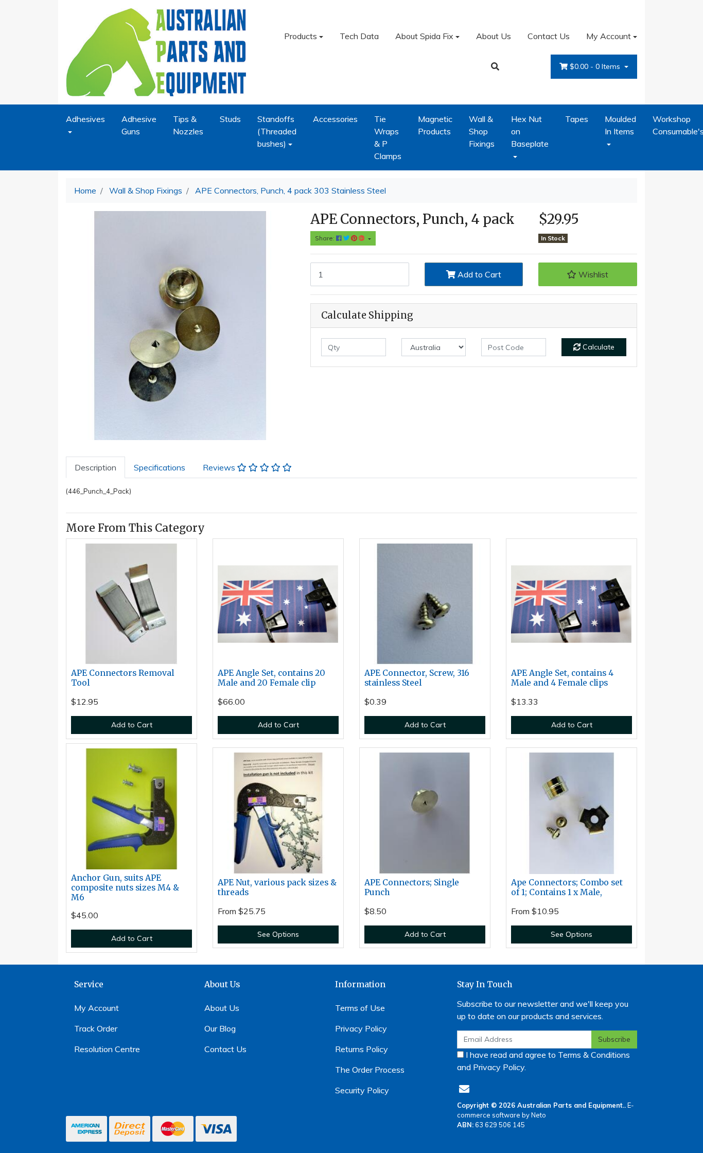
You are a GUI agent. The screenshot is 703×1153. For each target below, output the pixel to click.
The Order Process (370, 1069)
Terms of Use (360, 1008)
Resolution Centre (107, 1049)
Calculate (597, 347)
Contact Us (549, 36)
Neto (538, 1115)
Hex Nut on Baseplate (530, 131)
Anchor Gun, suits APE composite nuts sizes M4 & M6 (125, 887)
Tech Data (359, 36)
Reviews (220, 467)
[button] (587, 274)
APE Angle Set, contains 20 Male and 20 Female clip (271, 678)
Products (300, 36)
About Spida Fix (424, 36)
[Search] (495, 66)
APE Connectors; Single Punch (411, 887)
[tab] (95, 467)
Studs (230, 119)
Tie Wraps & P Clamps (387, 137)
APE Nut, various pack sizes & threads (277, 887)
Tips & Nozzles (188, 125)
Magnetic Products (435, 125)
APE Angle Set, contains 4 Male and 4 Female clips (562, 678)
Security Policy (362, 1090)
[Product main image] (180, 325)
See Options (278, 934)
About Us (493, 36)
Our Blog (220, 1028)
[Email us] (464, 1088)
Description (95, 467)
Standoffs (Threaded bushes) (276, 131)
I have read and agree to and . (543, 1061)
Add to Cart (478, 274)
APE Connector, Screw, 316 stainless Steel (416, 678)
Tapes (576, 119)
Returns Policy (361, 1049)
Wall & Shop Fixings (482, 131)
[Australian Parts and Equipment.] (156, 51)
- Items (596, 66)
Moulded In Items (620, 125)
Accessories (335, 119)
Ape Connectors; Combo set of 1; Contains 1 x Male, (567, 887)
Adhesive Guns (138, 125)
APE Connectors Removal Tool (122, 678)
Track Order (95, 1028)
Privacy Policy (361, 1028)
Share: (325, 238)
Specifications (159, 467)
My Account (608, 36)
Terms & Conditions (594, 1055)
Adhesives (85, 119)
